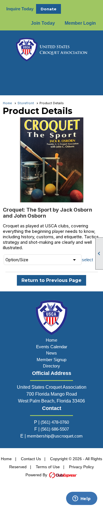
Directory (51, 365)
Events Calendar (51, 346)
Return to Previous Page (51, 280)
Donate (48, 9)
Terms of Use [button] (48, 467)
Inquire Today (19, 8)
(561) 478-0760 (55, 422)
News (51, 353)
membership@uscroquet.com (55, 435)
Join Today (43, 23)
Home (7, 103)
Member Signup (51, 359)
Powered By (36, 475)
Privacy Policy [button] (81, 467)
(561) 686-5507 (55, 429)
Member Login (80, 23)
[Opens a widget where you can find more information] (81, 499)
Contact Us (31, 458)
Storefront (25, 103)
